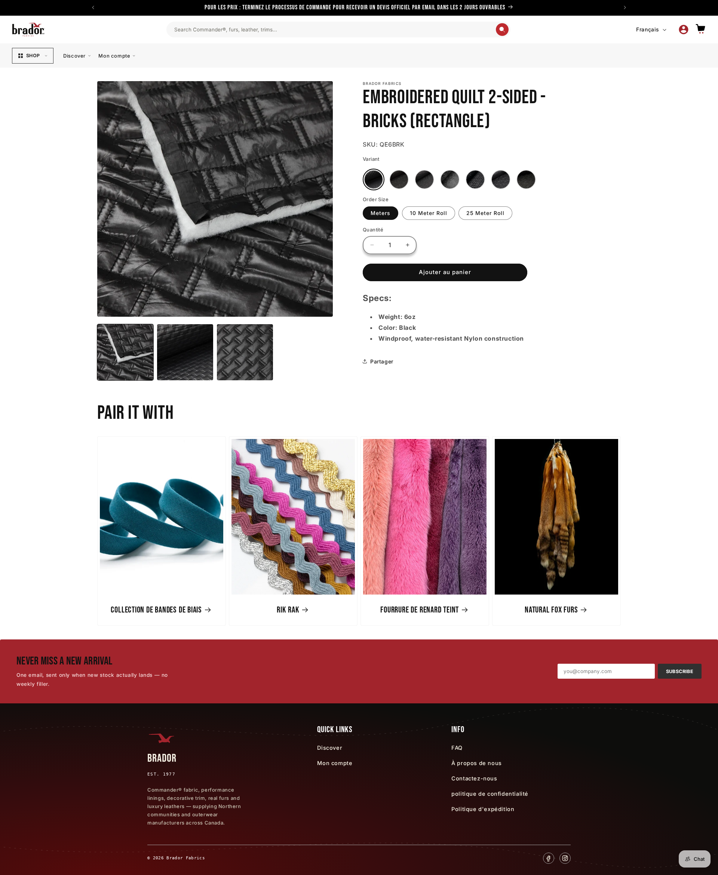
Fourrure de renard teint (419, 610)
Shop (33, 55)
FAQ (457, 747)
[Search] (502, 29)
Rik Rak (288, 610)
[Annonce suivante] (625, 7)
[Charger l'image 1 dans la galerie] (125, 352)
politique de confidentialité (489, 793)
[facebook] (548, 858)
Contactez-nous (474, 778)
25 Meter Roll (485, 213)
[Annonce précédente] (93, 7)
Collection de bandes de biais (156, 610)
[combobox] (335, 29)
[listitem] (373, 179)
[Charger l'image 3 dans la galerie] (245, 352)
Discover (74, 56)
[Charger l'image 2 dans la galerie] (185, 352)
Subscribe (679, 671)
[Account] (683, 29)
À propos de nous (476, 763)
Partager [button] (381, 361)
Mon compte (114, 56)
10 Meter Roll (428, 213)
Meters (380, 213)
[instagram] (565, 858)
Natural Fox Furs (551, 610)
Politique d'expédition (482, 809)
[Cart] (700, 29)
